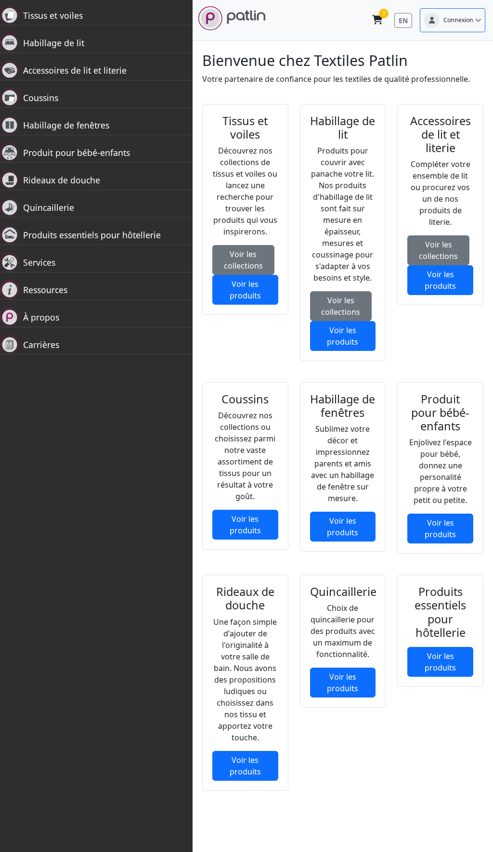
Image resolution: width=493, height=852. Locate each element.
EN (403, 20)
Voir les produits (245, 290)
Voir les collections (243, 260)
